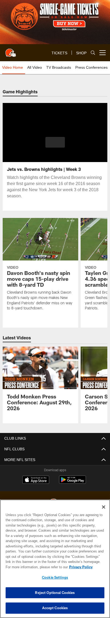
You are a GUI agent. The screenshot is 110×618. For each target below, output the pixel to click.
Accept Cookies (55, 608)
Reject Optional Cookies (55, 592)
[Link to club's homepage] (10, 50)
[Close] (103, 507)
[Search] (93, 52)
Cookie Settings (55, 577)
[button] (55, 145)
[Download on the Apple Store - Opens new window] (35, 480)
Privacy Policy (35, 567)
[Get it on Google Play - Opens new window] (72, 482)
